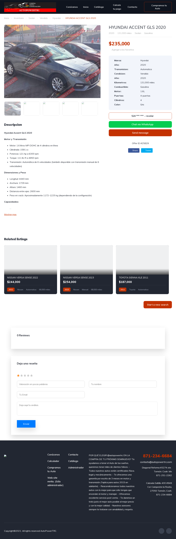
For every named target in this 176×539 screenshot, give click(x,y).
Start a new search (157, 304)
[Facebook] (161, 531)
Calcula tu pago (117, 7)
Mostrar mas (10, 214)
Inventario (19, 18)
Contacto (132, 7)
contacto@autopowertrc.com (156, 462)
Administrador (76, 467)
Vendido (44, 18)
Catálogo (99, 7)
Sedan (32, 18)
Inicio (86, 7)
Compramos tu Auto (54, 469)
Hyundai (57, 18)
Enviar (26, 423)
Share (135, 150)
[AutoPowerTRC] (30, 7)
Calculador (53, 461)
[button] (140, 132)
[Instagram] (169, 531)
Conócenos (72, 7)
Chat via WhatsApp (142, 124)
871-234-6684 (157, 455)
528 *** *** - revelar (142, 115)
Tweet (148, 150)
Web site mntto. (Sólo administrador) (55, 481)
